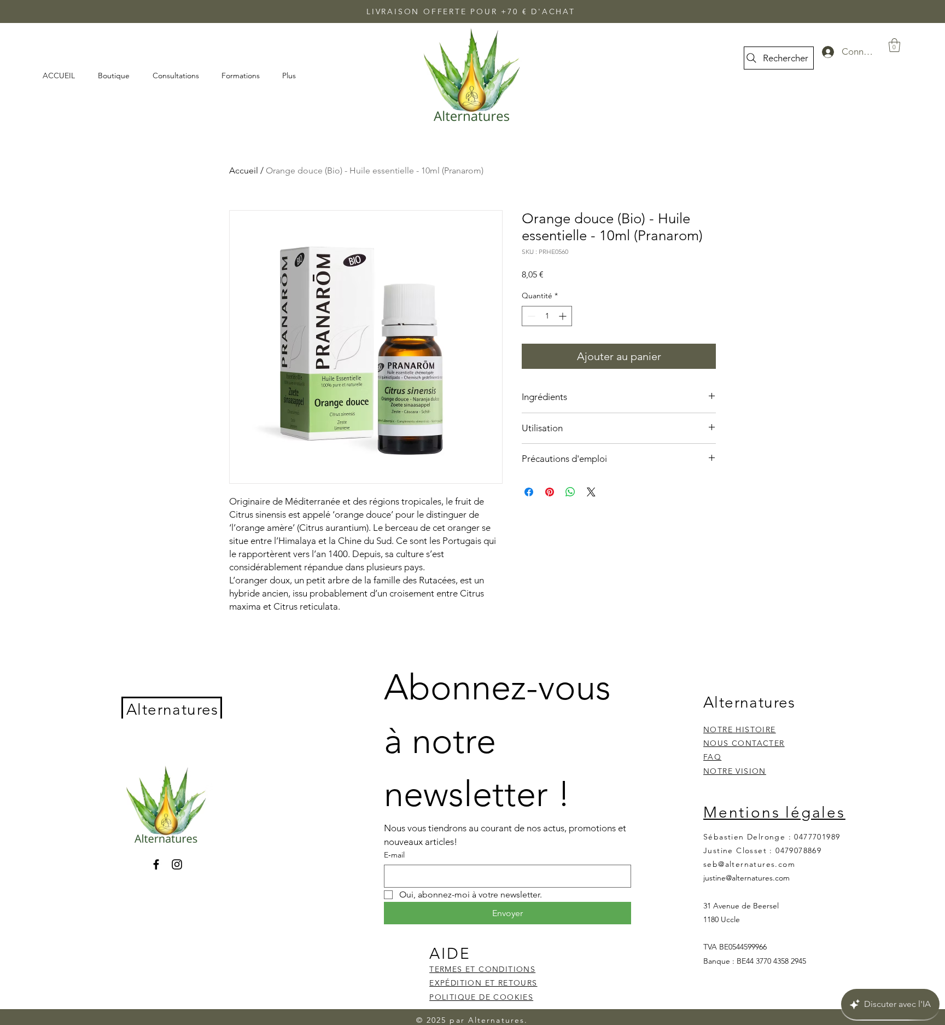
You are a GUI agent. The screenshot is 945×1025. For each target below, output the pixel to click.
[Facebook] (156, 864)
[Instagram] (177, 864)
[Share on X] (591, 492)
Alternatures (172, 709)
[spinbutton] (547, 316)
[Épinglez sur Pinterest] (549, 492)
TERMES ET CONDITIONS (482, 969)
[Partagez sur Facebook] (528, 492)
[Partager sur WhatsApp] (570, 492)
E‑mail (394, 855)
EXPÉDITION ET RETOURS (483, 983)
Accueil (243, 170)
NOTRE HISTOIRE (739, 729)
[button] (894, 45)
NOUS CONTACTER (744, 743)
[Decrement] (530, 316)
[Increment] (563, 316)
